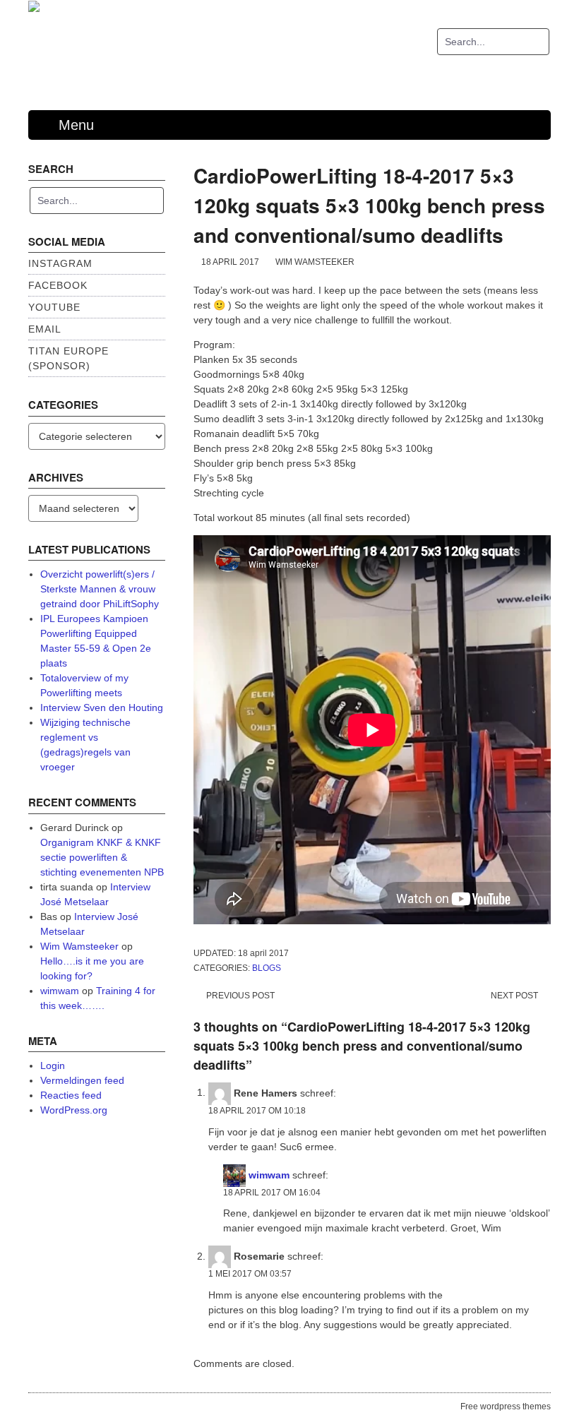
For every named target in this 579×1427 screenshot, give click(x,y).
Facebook (58, 285)
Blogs (266, 968)
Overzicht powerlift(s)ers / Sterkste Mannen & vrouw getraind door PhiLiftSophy (99, 588)
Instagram (60, 263)
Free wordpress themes (505, 1406)
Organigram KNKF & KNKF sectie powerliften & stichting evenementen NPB (102, 857)
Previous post (240, 996)
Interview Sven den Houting (101, 707)
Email (44, 329)
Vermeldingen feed (82, 1080)
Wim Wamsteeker (314, 262)
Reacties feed (71, 1095)
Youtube (54, 307)
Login (52, 1065)
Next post (514, 996)
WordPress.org (73, 1110)
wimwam (269, 1174)
